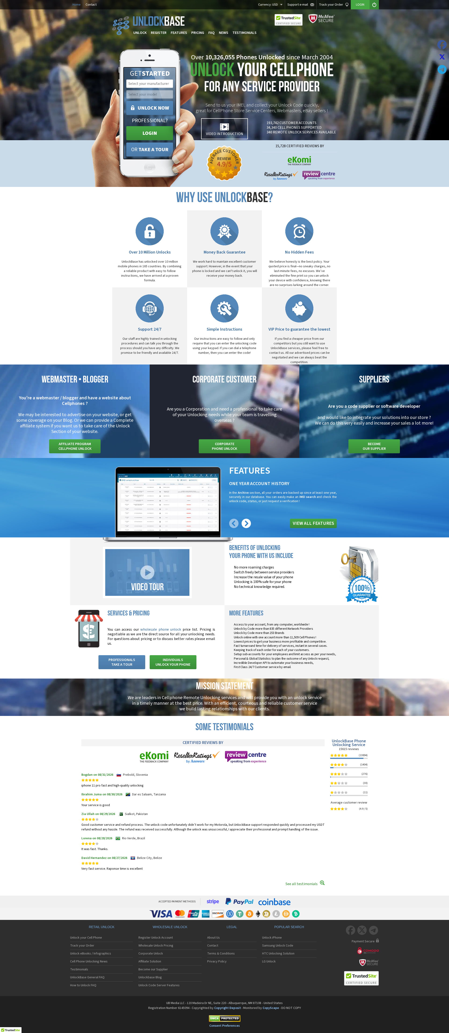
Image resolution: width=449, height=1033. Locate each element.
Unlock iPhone (272, 937)
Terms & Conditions (221, 953)
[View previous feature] (234, 527)
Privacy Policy (217, 961)
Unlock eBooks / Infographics (90, 953)
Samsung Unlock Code (277, 945)
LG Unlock (269, 961)
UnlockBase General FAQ (87, 977)
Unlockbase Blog (150, 977)
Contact (91, 4)
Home (76, 4)
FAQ (211, 32)
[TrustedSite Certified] (289, 20)
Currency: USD (268, 4)
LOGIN (149, 133)
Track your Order (331, 4)
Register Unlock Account (155, 937)
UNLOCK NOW (153, 108)
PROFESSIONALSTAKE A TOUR (122, 662)
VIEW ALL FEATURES (313, 523)
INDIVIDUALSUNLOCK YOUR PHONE (173, 662)
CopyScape (271, 1008)
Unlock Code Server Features (159, 985)
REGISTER (159, 32)
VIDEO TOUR (147, 587)
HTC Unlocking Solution (278, 953)
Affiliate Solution (149, 961)
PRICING (197, 32)
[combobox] (149, 84)
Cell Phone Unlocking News (89, 961)
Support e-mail (297, 4)
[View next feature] (246, 527)
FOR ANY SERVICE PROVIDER (262, 79)
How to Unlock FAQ (83, 985)
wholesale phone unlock (160, 629)
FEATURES (179, 32)
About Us (213, 937)
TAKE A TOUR (149, 149)
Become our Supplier (153, 969)
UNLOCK (140, 32)
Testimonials (79, 969)
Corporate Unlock (150, 953)
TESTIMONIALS (244, 32)
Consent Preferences (224, 1025)
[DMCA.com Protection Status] (224, 1019)
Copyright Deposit (227, 1008)
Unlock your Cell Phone (86, 937)
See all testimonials (302, 883)
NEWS (223, 32)
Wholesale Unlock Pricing (155, 945)
